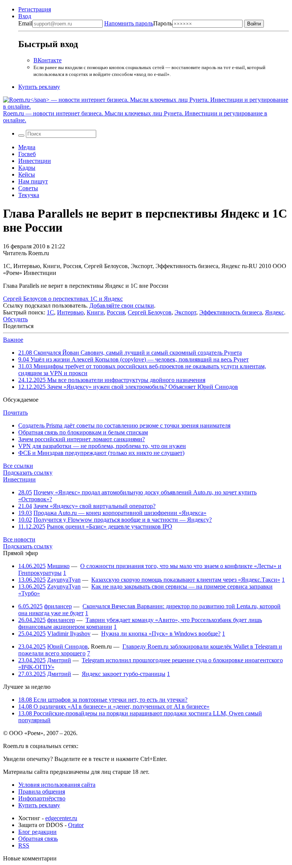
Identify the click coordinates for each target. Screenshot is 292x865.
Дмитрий (59, 660)
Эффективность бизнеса (230, 312)
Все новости (19, 539)
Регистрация (34, 9)
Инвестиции (34, 161)
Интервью (70, 312)
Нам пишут (33, 181)
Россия (116, 312)
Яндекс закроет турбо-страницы (123, 674)
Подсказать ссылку (27, 472)
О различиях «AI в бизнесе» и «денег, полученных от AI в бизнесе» (113, 706)
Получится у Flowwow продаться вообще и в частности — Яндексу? (122, 519)
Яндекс (274, 312)
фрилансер (58, 606)
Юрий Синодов (67, 646)
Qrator (76, 825)
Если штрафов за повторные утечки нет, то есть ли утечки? (102, 699)
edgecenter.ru (61, 818)
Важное (13, 339)
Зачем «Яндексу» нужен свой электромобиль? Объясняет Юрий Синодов (128, 387)
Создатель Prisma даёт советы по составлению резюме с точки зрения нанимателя (124, 425)
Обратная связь (38, 838)
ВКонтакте (47, 60)
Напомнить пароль (128, 23)
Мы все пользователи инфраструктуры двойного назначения (111, 380)
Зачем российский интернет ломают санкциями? (81, 439)
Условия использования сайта (56, 784)
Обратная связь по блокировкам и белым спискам (83, 432)
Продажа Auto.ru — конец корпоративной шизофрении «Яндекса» (119, 513)
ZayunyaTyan (64, 579)
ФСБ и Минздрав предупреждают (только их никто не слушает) (101, 453)
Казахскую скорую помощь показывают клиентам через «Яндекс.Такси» (185, 579)
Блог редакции (37, 832)
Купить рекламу (39, 87)
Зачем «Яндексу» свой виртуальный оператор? (94, 506)
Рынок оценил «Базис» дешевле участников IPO (109, 526)
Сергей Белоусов (149, 312)
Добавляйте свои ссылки (121, 305)
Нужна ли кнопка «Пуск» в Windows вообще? (161, 633)
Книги (95, 312)
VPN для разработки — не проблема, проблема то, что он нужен (102, 446)
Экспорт (185, 312)
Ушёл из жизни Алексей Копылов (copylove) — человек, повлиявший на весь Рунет (133, 359)
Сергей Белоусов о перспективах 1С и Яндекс (63, 298)
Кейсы (26, 174)
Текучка (28, 195)
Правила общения (41, 791)
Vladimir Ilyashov (68, 633)
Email (25, 23)
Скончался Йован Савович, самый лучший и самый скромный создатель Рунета (130, 352)
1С (50, 312)
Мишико (58, 566)
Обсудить (15, 319)
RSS (23, 845)
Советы (28, 188)
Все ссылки (18, 465)
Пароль (138, 23)
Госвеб (27, 154)
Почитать (15, 412)
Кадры (26, 167)
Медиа (26, 147)
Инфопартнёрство (41, 798)
